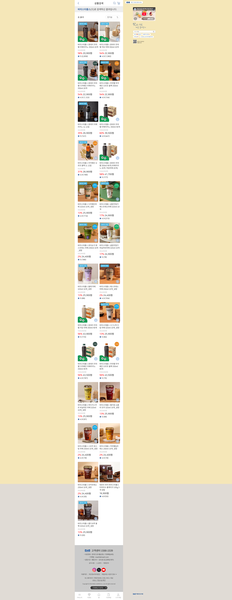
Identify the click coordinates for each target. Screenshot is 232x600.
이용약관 (84, 574)
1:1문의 (98, 563)
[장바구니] (118, 3)
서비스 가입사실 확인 (99, 580)
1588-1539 (107, 550)
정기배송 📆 (136, 36)
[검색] (114, 3)
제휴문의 (106, 563)
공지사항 (91, 563)
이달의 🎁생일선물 (137, 34)
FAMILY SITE (98, 588)
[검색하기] (153, 31)
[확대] (127, 2)
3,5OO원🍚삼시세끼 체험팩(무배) (147, 36)
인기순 (109, 17)
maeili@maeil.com (102, 557)
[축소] (129, 2)
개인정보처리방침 (94, 574)
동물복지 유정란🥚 (146, 34)
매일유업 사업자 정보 (108, 574)
